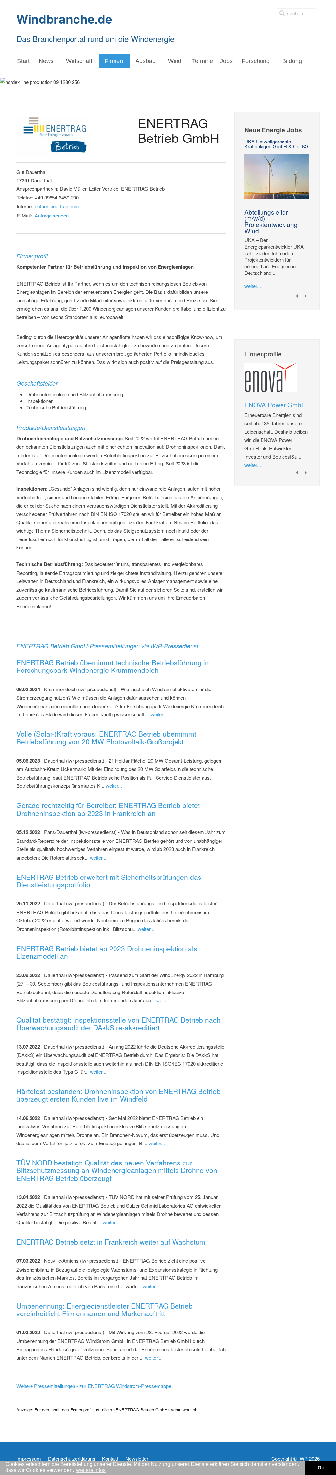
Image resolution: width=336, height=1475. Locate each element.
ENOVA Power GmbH (275, 404)
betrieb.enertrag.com (57, 206)
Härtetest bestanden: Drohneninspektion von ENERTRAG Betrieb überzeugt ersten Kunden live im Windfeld (118, 1095)
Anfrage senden (52, 215)
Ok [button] (321, 1467)
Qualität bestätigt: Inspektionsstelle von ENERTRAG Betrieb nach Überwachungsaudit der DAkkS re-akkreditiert (118, 1023)
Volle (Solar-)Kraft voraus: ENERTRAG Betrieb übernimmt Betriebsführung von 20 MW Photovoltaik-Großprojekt (106, 737)
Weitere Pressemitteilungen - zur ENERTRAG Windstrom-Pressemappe (93, 1385)
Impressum (28, 1458)
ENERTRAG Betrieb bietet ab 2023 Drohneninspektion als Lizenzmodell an (106, 952)
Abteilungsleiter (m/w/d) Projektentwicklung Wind (271, 221)
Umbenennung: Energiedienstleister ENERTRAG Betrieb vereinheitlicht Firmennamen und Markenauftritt (104, 1309)
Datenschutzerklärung (71, 1458)
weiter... (159, 714)
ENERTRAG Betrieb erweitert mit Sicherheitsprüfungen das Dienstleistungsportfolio (108, 880)
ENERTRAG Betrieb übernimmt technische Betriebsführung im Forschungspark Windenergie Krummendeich (113, 666)
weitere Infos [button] (91, 1470)
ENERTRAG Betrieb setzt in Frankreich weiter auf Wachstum (110, 1242)
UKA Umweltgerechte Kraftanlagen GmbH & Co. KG (276, 144)
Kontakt (110, 1458)
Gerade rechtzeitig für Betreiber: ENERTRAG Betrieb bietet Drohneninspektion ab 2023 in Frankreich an (108, 809)
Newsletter (136, 1458)
